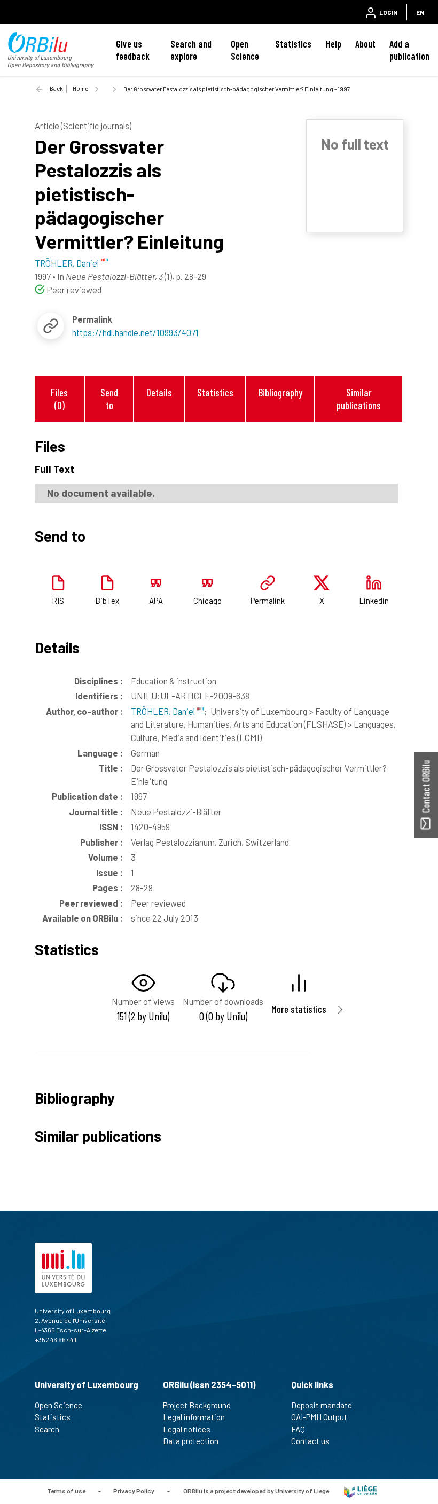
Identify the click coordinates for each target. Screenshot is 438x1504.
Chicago (207, 600)
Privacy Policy (133, 1490)
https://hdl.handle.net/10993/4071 (135, 332)
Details (159, 392)
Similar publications (359, 398)
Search (47, 1429)
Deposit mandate (321, 1405)
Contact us (310, 1441)
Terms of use (66, 1490)
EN (420, 12)
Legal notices (186, 1429)
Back (56, 88)
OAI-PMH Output (319, 1417)
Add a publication (409, 50)
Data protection (190, 1441)
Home (80, 88)
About (365, 44)
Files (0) (59, 398)
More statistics (298, 1009)
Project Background (197, 1405)
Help (333, 44)
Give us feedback (133, 50)
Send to (109, 398)
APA (156, 600)
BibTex (107, 600)
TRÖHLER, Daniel (164, 711)
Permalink (268, 600)
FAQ (298, 1429)
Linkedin (374, 600)
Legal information (194, 1417)
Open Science (245, 50)
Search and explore (191, 50)
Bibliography (280, 392)
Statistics (293, 44)
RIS (58, 600)
